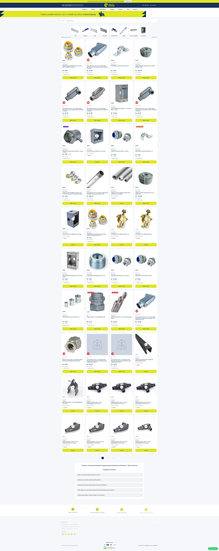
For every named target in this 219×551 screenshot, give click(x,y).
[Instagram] (66, 533)
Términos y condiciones (115, 523)
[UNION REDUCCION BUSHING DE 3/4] (97, 260)
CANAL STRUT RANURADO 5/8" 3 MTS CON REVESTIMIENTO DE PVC (144, 360)
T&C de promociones (115, 525)
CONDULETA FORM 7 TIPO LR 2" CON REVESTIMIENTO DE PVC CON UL (70, 442)
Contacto (135, 9)
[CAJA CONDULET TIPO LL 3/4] (73, 93)
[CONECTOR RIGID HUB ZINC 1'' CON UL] (146, 260)
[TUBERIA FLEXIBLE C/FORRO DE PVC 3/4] (146, 177)
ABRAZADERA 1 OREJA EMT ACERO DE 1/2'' (144, 151)
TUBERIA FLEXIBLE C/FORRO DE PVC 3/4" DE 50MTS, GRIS (144, 193)
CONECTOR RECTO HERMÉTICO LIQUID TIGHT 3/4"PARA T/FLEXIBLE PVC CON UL (96, 235)
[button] (213, 548)
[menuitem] (75, 31)
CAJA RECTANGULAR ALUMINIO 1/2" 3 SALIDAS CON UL (72, 276)
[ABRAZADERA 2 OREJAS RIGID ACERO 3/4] (121, 50)
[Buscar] (63, 5)
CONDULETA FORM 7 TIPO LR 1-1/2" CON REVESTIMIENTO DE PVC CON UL (95, 442)
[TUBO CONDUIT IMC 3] (97, 177)
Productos (84, 9)
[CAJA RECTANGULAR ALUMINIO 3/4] (121, 93)
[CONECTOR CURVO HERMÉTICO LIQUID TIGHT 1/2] (73, 177)
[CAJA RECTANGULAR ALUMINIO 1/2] (73, 260)
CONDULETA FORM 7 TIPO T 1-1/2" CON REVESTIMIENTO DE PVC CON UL (119, 403)
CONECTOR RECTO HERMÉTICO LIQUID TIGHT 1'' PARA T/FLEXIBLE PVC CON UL (72, 66)
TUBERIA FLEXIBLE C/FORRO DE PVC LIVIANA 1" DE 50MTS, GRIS (145, 66)
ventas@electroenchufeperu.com (92, 525)
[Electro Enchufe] (109, 5)
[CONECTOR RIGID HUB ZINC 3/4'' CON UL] (121, 136)
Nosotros (120, 9)
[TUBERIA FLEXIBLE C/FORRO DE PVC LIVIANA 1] (146, 50)
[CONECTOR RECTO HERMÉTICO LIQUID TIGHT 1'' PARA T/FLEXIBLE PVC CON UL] (73, 50)
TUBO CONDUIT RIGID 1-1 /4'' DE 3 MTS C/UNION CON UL (121, 317)
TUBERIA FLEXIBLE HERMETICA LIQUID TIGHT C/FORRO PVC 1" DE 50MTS (120, 193)
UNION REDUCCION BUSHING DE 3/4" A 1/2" (96, 275)
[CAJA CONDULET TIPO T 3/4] (97, 344)
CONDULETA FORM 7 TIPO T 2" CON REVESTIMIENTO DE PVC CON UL (94, 403)
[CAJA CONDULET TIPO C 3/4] (97, 93)
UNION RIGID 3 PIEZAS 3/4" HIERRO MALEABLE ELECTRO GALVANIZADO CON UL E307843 (72, 360)
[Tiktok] (74, 533)
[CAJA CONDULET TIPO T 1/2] (121, 344)
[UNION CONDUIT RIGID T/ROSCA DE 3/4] (73, 301)
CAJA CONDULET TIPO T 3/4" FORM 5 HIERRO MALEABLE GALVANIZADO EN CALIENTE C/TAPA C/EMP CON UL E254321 (97, 361)
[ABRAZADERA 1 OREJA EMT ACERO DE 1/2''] (146, 136)
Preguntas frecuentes (115, 531)
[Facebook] (63, 533)
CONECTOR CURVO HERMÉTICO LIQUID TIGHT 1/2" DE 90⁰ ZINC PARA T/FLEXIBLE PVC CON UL (72, 193)
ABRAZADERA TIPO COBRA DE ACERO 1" (143, 234)
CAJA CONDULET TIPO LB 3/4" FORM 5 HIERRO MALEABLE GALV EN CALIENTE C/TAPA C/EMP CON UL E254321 (97, 67)
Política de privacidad (115, 527)
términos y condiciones (146, 528)
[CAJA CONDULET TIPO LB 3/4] (97, 50)
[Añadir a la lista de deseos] (83, 41)
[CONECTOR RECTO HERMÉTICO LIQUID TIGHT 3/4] (97, 219)
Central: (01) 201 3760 (90, 523)
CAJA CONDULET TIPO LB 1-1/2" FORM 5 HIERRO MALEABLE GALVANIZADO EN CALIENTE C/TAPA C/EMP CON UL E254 (145, 318)
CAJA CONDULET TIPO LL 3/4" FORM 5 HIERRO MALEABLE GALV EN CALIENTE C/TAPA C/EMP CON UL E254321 (72, 110)
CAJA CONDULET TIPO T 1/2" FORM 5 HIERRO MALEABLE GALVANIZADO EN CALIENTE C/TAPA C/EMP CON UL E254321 (121, 361)
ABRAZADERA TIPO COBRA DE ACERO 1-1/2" (120, 234)
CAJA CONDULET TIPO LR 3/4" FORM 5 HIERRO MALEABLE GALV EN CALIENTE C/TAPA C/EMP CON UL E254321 (145, 110)
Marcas (93, 9)
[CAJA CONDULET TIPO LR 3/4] (146, 93)
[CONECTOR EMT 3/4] (97, 301)
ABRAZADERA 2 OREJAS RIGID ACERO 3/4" (120, 65)
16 (113, 458)
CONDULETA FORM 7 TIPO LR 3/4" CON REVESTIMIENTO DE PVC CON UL (119, 442)
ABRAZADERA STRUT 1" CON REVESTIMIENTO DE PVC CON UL (72, 403)
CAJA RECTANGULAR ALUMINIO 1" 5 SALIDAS (71, 234)
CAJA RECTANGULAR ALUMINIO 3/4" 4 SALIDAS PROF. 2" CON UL (121, 109)
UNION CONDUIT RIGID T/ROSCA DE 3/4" (71, 317)
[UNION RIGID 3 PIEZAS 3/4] (73, 344)
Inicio (63, 20)
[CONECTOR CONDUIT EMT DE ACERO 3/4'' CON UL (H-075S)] (73, 136)
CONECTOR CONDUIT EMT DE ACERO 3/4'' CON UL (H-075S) (72, 151)
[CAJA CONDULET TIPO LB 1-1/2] (146, 301)
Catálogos (112, 9)
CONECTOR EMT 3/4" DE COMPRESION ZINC (96, 317)
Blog (128, 9)
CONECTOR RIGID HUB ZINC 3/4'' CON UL (120, 151)
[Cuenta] (145, 5)
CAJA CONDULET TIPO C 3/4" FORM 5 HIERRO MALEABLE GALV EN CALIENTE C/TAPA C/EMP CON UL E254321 (97, 110)
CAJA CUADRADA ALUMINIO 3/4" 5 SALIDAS (96, 151)
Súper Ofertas (103, 9)
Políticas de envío (114, 529)
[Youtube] (71, 533)
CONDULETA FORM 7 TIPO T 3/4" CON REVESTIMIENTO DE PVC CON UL (143, 403)
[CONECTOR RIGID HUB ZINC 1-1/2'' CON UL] (121, 260)
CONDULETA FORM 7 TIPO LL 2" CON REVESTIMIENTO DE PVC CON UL (142, 442)
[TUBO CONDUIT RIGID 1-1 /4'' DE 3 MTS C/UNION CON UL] (121, 301)
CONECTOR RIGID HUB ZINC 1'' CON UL (143, 275)
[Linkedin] (69, 533)
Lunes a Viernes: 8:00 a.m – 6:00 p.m (93, 528)
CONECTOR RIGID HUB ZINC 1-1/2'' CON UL (120, 275)
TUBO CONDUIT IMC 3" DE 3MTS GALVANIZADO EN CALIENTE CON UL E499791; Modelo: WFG (97, 193)
